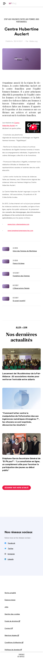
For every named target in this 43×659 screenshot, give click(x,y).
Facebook (11, 543)
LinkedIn (11, 559)
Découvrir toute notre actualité (17, 488)
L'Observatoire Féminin (21, 288)
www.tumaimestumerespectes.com (20, 230)
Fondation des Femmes (21, 276)
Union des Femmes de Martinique (25, 251)
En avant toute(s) (19, 301)
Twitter (10, 548)
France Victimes (18, 263)
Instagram (11, 554)
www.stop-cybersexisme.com (18, 224)
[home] (12, 3)
